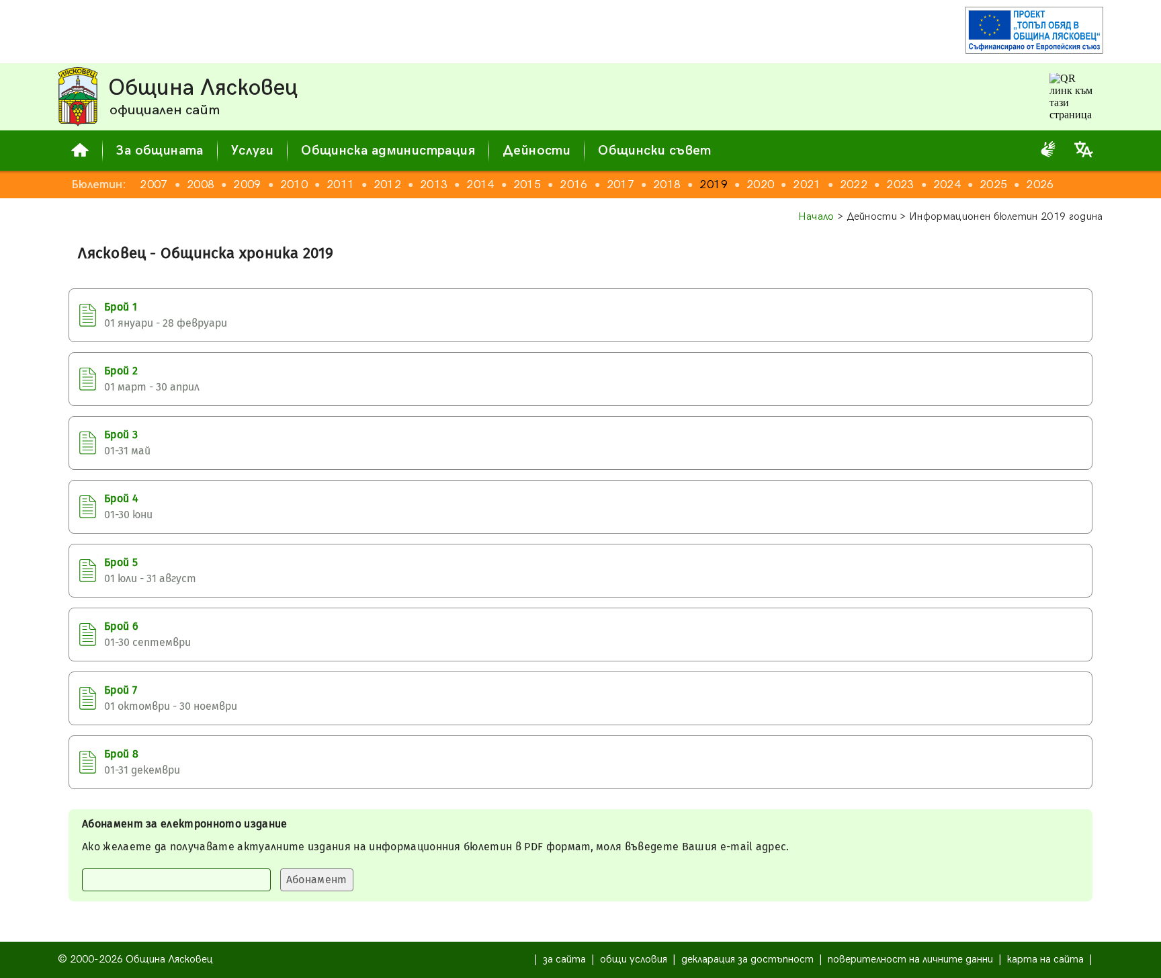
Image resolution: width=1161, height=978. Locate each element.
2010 (294, 184)
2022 (853, 184)
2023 (900, 184)
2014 (480, 184)
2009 (247, 184)
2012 (387, 184)
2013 (433, 184)
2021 (806, 184)
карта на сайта (1045, 959)
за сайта (564, 959)
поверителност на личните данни (910, 959)
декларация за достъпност (747, 959)
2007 (153, 184)
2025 (993, 184)
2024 (947, 184)
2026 (1040, 184)
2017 (620, 184)
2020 (760, 184)
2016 (573, 184)
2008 (200, 184)
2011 (340, 184)
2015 (527, 184)
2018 (667, 184)
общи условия (633, 959)
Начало (816, 216)
